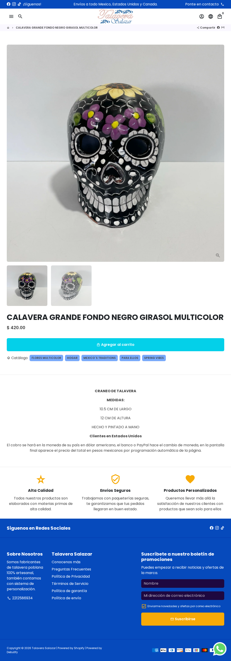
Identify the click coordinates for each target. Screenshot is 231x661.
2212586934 (20, 598)
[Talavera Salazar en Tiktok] (19, 4)
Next (218, 153)
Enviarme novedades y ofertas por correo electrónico (184, 606)
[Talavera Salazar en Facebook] (8, 4)
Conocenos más (66, 562)
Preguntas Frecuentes (71, 569)
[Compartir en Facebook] (218, 28)
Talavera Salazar (44, 648)
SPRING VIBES (154, 358)
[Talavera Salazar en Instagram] (14, 4)
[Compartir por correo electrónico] (223, 28)
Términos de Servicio (70, 583)
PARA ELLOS (130, 358)
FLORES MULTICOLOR (46, 358)
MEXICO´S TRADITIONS (99, 358)
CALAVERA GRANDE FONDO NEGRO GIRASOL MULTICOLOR (57, 28)
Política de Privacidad (71, 576)
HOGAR (72, 358)
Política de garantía (69, 590)
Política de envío (66, 598)
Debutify (12, 652)
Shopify (79, 648)
